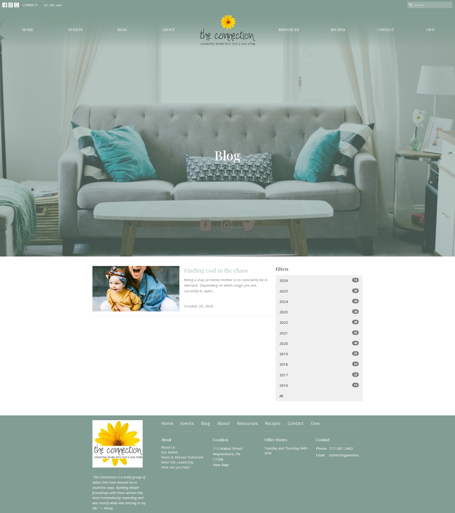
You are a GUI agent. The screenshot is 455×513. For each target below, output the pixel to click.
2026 (318, 280)
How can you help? (175, 467)
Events (75, 29)
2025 (318, 290)
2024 (318, 301)
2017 (318, 374)
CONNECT (30, 5)
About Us (168, 447)
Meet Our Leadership (177, 462)
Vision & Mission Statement (182, 457)
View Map (221, 464)
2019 (318, 353)
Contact (385, 29)
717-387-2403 (53, 5)
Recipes (338, 29)
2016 (318, 385)
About (169, 29)
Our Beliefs (169, 452)
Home (27, 29)
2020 (318, 343)
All (281, 395)
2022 (318, 322)
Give (430, 29)
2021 (318, 332)
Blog (122, 29)
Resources (288, 29)
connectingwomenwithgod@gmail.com (346, 455)
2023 (318, 311)
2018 (318, 364)
